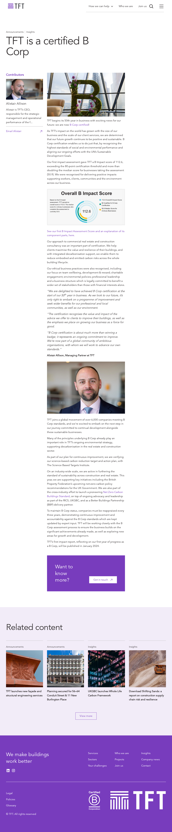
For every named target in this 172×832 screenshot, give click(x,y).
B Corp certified (79, 124)
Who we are (122, 753)
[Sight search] (151, 6)
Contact (145, 765)
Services (93, 753)
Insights (145, 753)
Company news (150, 759)
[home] (16, 6)
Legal (9, 793)
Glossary (11, 805)
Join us (119, 765)
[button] (101, 6)
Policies (10, 799)
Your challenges (97, 765)
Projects (119, 759)
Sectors (92, 759)
